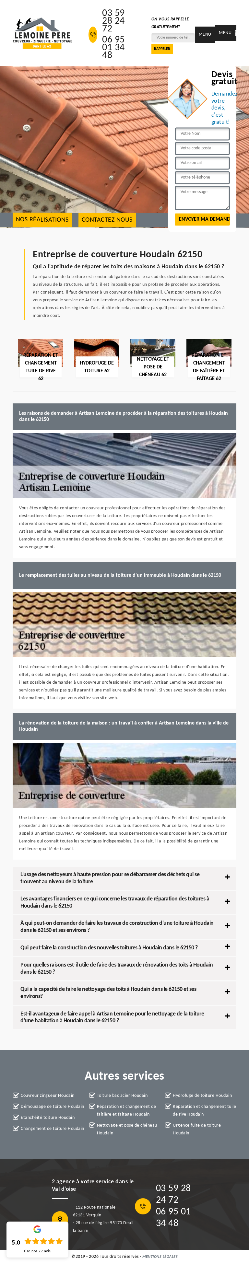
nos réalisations (42, 219)
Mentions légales (160, 1257)
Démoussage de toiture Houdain (52, 1106)
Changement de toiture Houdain (52, 1128)
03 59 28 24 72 (113, 21)
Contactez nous (107, 220)
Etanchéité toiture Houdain (48, 1117)
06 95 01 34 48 (113, 48)
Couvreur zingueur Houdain (48, 1095)
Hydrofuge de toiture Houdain (202, 1095)
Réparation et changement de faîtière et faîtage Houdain (126, 1110)
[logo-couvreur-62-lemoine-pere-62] (42, 33)
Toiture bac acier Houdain (122, 1095)
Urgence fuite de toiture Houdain (197, 1129)
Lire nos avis (37, 1251)
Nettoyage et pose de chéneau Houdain (127, 1129)
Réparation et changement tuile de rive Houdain (204, 1110)
